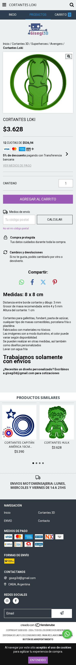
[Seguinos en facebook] (16, 601)
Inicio (6, 43)
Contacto (44, 520)
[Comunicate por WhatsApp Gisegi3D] (67, 634)
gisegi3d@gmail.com (19, 373)
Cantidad (10, 183)
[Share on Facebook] (32, 282)
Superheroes (39, 43)
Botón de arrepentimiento (38, 639)
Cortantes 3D (20, 43)
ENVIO (8, 520)
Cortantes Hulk (56, 442)
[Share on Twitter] (43, 282)
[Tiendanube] (38, 626)
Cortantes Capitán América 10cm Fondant (19, 445)
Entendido (38, 660)
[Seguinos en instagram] (7, 601)
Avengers (56, 43)
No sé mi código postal (16, 228)
